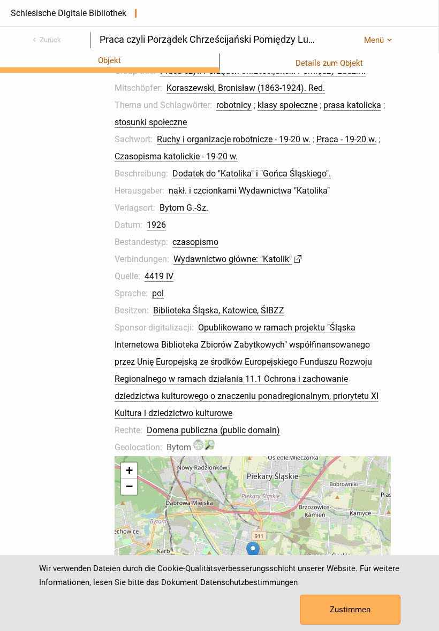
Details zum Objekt (329, 63)
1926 (156, 225)
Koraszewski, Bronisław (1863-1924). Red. (245, 88)
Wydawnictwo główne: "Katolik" (232, 259)
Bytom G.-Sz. (184, 208)
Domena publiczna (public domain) (213, 430)
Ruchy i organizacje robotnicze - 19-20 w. (234, 139)
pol (158, 293)
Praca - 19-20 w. (346, 139)
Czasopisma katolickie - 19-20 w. (176, 156)
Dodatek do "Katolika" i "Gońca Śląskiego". (251, 173)
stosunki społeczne (151, 122)
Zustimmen (350, 609)
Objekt (109, 60)
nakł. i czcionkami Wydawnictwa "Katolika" (249, 191)
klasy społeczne (287, 105)
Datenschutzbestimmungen (249, 582)
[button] (253, 552)
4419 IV (159, 276)
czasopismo (195, 242)
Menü (374, 40)
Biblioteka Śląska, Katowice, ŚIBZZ (218, 310)
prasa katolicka (352, 105)
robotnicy (234, 105)
